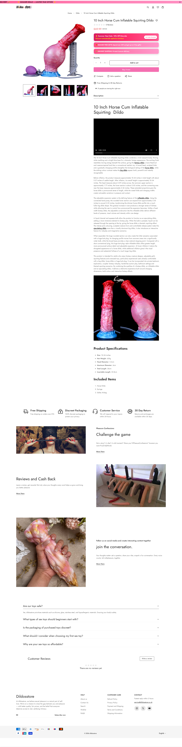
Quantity (97, 58)
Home (70, 13)
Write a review (147, 658)
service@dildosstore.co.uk (143, 702)
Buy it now (126, 69)
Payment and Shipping (115, 706)
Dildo (78, 13)
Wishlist (83, 710)
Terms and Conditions (114, 710)
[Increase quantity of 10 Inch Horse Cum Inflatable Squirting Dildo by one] (105, 62)
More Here (100, 451)
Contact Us (84, 702)
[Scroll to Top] (177, 735)
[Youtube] (149, 708)
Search (83, 706)
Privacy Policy (112, 702)
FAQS (83, 713)
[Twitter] (143, 708)
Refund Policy (112, 699)
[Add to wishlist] (156, 20)
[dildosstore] (24, 7)
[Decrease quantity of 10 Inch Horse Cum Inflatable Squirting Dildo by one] (96, 62)
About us (84, 699)
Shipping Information (114, 713)
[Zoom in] (84, 22)
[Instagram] (136, 708)
